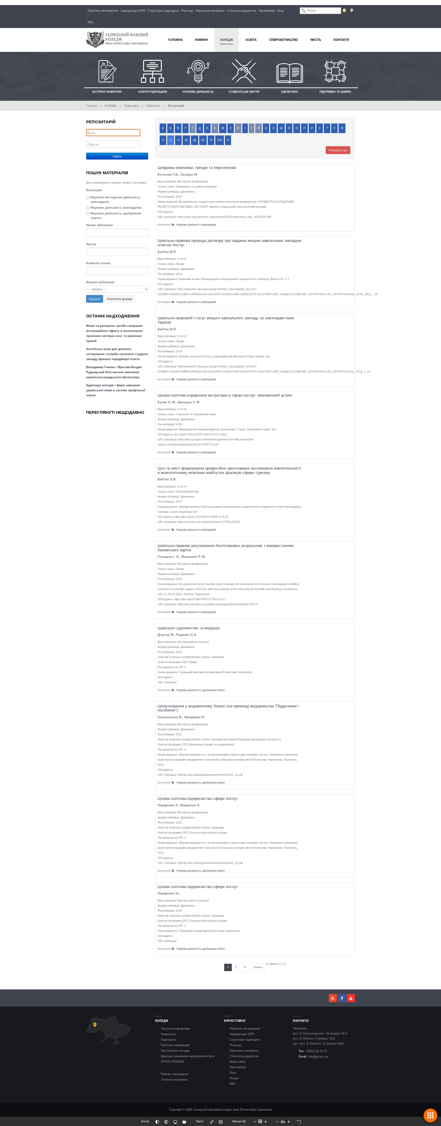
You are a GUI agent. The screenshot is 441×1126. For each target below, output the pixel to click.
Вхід (281, 10)
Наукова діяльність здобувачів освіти (115, 215)
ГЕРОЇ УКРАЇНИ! (172, 1061)
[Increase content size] (265, 1121)
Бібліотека (153, 105)
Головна (91, 105)
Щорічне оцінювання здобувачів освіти (188, 1056)
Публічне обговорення (103, 10)
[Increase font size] (288, 1121)
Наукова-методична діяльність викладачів (115, 199)
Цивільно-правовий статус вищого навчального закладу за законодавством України (226, 320)
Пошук (234, 1078)
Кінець (258, 967)
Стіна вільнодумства (241, 10)
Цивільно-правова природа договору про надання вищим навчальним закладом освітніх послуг (229, 242)
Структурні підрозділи (163, 10)
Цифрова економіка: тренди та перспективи (197, 167)
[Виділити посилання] (211, 1121)
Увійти (117, 156)
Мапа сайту (238, 1061)
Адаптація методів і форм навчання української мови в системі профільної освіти (115, 390)
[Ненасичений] (175, 1121)
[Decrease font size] (277, 1121)
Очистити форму (119, 299)
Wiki (90, 22)
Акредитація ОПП (133, 10)
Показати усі (338, 150)
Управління (168, 1034)
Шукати (94, 299)
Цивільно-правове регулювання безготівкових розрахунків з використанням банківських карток (226, 547)
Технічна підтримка (174, 1079)
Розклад (187, 10)
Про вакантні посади (175, 1050)
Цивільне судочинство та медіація (189, 628)
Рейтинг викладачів (174, 1074)
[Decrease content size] (255, 1121)
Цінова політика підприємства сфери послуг (198, 798)
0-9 (220, 140)
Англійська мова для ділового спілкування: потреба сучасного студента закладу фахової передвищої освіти (117, 354)
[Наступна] (245, 967)
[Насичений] (184, 1121)
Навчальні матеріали (209, 10)
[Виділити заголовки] (220, 1121)
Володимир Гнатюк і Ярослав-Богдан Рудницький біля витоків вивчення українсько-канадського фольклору (113, 372)
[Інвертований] (157, 1121)
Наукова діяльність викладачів (115, 207)
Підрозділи (131, 105)
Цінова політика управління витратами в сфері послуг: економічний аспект (225, 395)
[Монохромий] (166, 1121)
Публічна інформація (175, 1045)
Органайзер (267, 10)
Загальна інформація (175, 1028)
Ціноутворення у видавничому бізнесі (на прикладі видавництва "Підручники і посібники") (228, 708)
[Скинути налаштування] (299, 1121)
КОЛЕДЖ (110, 105)
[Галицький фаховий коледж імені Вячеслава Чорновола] (117, 39)
